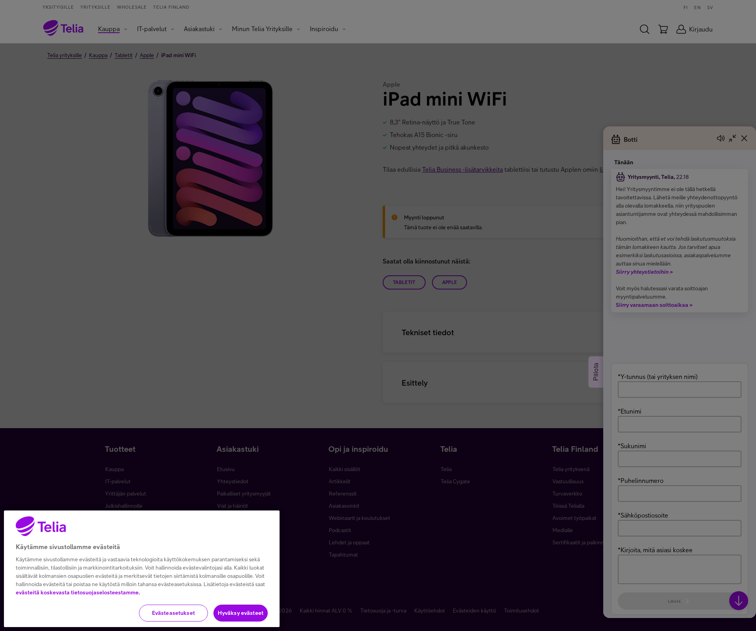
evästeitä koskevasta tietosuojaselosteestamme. (78, 592)
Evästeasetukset (173, 613)
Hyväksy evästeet (240, 613)
